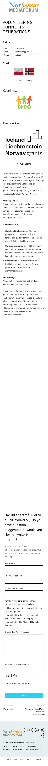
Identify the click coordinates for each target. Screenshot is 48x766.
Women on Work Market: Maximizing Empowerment (35, 712)
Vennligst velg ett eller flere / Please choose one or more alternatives (21, 602)
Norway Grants (24, 163)
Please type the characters (17, 664)
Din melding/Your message (17, 632)
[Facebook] (26, 730)
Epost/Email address (15, 588)
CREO (24, 115)
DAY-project (8, 709)
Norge (29, 80)
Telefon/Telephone (13, 575)
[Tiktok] (43, 735)
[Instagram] (31, 730)
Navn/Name (10, 563)
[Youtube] (42, 730)
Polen (19, 80)
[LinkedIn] (37, 730)
